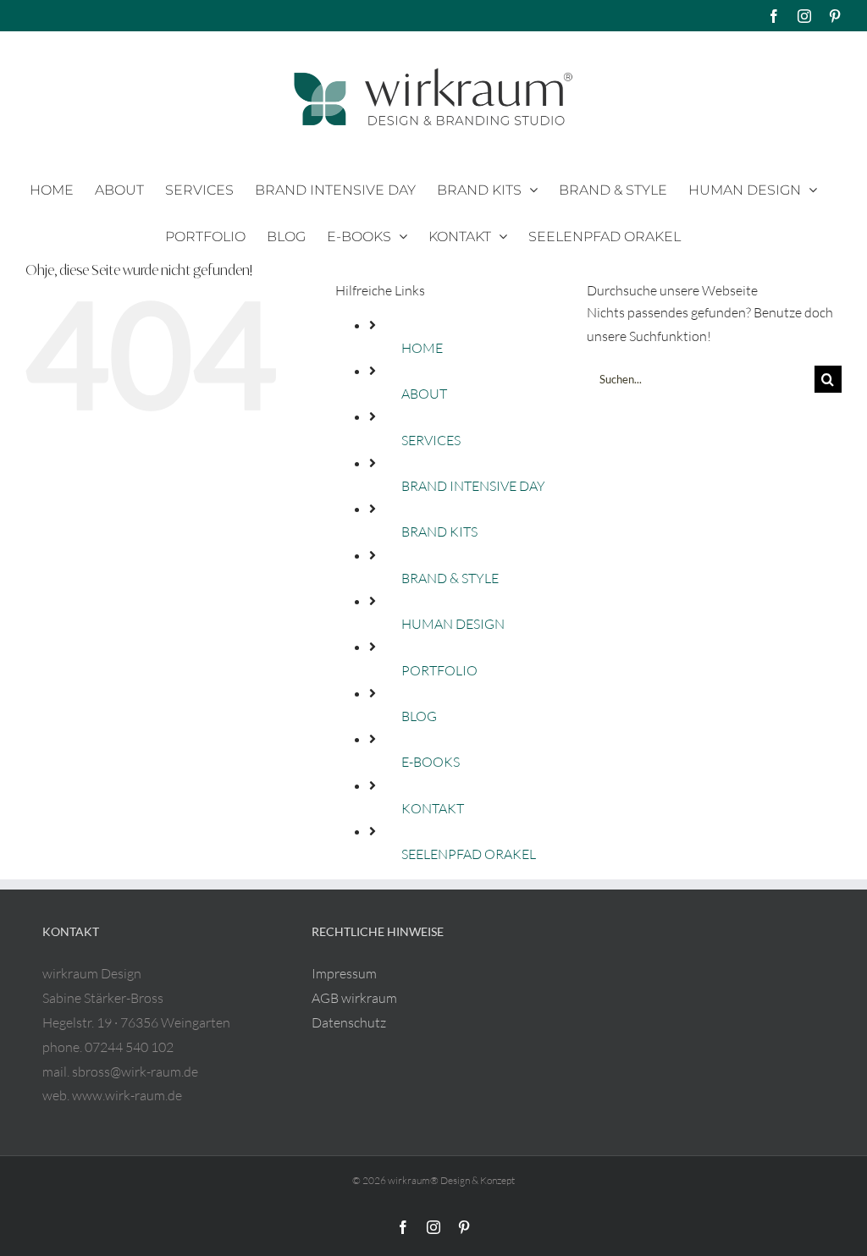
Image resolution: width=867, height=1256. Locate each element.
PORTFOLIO (439, 670)
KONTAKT (432, 808)
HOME (422, 347)
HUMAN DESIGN (453, 623)
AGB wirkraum (354, 997)
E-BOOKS (430, 761)
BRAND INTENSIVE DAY (473, 485)
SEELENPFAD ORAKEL (468, 854)
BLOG (419, 716)
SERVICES (431, 440)
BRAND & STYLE (450, 578)
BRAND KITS (439, 531)
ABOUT (424, 393)
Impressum (344, 973)
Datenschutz (349, 1022)
